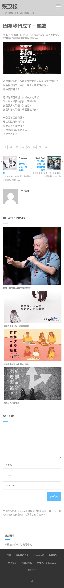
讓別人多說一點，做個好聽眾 (16, 326)
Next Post (40, 164)
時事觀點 (12, 562)
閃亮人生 (34, 37)
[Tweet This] (11, 147)
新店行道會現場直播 (46, 562)
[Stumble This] (28, 147)
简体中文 (17, 544)
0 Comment (38, 34)
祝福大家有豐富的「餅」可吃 (16, 364)
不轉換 (8, 544)
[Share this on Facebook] (5, 147)
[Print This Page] (46, 147)
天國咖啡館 (53, 34)
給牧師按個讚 (22, 555)
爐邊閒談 (16, 37)
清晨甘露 (7, 37)
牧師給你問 (38, 555)
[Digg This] (34, 147)
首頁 (9, 555)
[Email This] (40, 147)
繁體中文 (27, 544)
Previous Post (15, 166)
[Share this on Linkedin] (23, 147)
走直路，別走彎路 (11, 402)
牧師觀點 (25, 37)
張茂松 (10, 6)
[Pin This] (17, 147)
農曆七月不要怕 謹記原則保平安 (17, 288)
